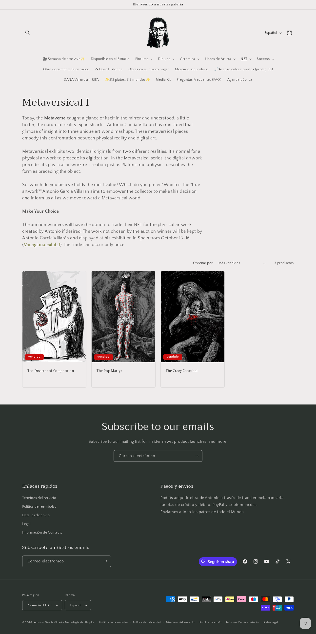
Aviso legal (270, 622)
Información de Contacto (42, 533)
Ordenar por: (203, 263)
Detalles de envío (36, 515)
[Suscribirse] (196, 456)
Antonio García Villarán (49, 622)
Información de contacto (242, 622)
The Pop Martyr (109, 371)
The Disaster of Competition (50, 371)
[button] (27, 32)
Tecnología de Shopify (79, 622)
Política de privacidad (147, 622)
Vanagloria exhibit (42, 244)
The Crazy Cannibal (182, 371)
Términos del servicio (39, 498)
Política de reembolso (39, 507)
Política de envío (210, 622)
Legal (26, 524)
